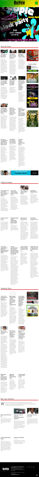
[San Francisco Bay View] (19, 2)
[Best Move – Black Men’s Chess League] (21, 51)
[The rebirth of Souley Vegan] (24, 215)
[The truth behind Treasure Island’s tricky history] (21, 136)
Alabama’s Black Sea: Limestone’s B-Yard (13, 376)
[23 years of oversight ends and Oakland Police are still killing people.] (4, 136)
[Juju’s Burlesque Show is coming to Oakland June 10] (24, 244)
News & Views (6, 46)
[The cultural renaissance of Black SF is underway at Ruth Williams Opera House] (5, 244)
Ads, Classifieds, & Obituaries (30, 6)
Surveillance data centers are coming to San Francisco (13, 141)
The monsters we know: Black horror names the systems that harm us (5, 193)
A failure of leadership (19, 437)
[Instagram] (29, 467)
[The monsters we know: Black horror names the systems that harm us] (5, 187)
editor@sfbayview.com (15, 474)
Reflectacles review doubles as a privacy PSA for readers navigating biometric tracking (21, 85)
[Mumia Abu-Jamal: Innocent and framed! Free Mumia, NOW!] (4, 371)
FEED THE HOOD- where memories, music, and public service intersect (13, 111)
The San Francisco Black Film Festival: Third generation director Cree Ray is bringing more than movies (15, 250)
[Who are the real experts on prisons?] (4, 328)
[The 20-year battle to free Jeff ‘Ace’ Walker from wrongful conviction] (13, 328)
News (7, 6)
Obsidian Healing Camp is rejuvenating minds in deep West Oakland (14, 220)
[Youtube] (33, 467)
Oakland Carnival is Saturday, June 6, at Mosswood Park (34, 248)
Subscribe (23, 6)
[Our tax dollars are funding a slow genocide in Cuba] (4, 78)
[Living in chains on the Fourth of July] (21, 371)
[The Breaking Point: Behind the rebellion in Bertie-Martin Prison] (4, 105)
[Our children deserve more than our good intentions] (13, 51)
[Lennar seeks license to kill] (6, 411)
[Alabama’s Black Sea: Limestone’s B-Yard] (13, 371)
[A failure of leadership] (19, 433)
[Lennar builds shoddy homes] (6, 433)
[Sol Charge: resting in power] (34, 215)
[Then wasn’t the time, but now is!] (32, 411)
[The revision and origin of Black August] (24, 187)
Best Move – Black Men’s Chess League (21, 55)
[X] (31, 467)
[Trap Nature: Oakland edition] (34, 187)
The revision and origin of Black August (24, 192)
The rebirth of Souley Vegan (23, 218)
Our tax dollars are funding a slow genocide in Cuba (4, 82)
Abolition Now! (15, 6)
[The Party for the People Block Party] (4, 51)
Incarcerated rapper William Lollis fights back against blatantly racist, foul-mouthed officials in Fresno (21, 301)
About (4, 8)
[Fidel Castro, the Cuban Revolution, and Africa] (13, 78)
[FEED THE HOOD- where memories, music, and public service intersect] (13, 105)
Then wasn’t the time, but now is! (32, 415)
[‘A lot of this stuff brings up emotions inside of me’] (15, 187)
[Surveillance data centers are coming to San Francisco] (13, 136)
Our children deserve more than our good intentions (13, 56)
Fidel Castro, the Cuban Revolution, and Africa (12, 82)
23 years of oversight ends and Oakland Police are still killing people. (4, 142)
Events (4, 6)
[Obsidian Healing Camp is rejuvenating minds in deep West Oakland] (15, 215)
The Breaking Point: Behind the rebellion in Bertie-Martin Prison (4, 111)
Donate (20, 6)
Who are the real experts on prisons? (4, 332)
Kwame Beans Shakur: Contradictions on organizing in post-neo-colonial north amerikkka (21, 334)
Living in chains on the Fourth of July (21, 375)
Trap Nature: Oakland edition (33, 191)
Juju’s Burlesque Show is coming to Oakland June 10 (24, 248)
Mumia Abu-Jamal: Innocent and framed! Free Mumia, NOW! (4, 377)
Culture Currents (6, 182)
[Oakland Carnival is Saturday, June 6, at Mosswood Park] (34, 244)
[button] (38, 6)
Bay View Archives (7, 399)
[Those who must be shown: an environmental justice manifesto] (19, 411)
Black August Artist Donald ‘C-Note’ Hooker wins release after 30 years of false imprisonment (13, 300)
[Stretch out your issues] (5, 215)
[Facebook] (27, 467)
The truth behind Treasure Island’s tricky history (21, 142)
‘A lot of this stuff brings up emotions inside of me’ (14, 192)
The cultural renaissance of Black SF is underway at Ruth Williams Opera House (5, 249)
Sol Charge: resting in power (34, 218)
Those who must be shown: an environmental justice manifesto (19, 416)
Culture (10, 6)
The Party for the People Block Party (4, 55)
